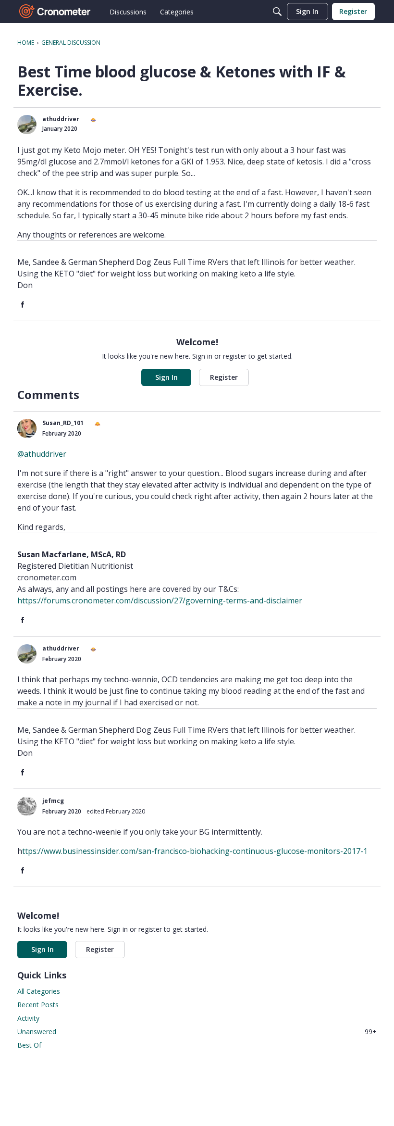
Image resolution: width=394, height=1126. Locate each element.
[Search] (277, 11)
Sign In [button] (166, 377)
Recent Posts (38, 1004)
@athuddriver (41, 454)
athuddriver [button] (60, 119)
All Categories (38, 991)
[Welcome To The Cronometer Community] (55, 11)
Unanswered (197, 1031)
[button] (27, 124)
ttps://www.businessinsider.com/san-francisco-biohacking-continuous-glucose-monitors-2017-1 (195, 851)
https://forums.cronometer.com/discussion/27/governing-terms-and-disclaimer (159, 600)
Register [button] (224, 377)
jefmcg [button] (53, 801)
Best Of (29, 1045)
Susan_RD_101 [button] (63, 423)
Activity (28, 1018)
